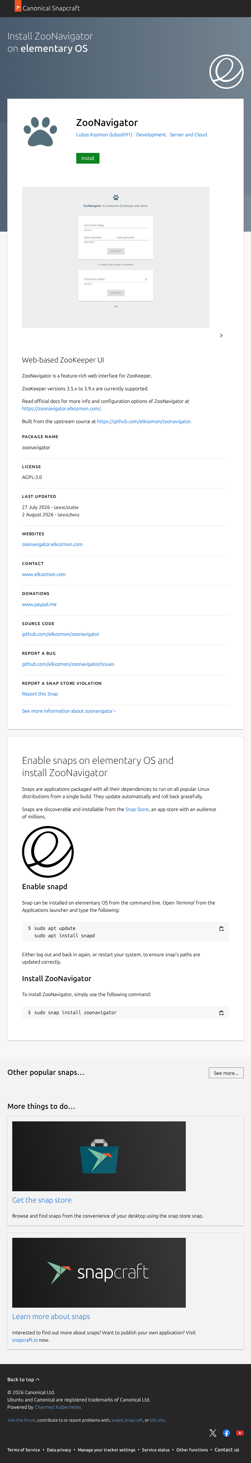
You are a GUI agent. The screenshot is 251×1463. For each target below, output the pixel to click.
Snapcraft (134, 1419)
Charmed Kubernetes (58, 1407)
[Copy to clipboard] (221, 928)
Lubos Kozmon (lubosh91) (104, 134)
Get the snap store (42, 1200)
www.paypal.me (39, 604)
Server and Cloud (188, 134)
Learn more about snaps (51, 1316)
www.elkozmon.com (44, 574)
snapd (117, 1419)
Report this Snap (40, 693)
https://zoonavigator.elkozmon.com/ (61, 408)
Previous (204, 335)
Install (87, 158)
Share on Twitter (213, 1433)
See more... (226, 1073)
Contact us (227, 1449)
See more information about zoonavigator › (69, 711)
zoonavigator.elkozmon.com (52, 544)
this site (157, 1419)
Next (221, 335)
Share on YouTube (240, 1433)
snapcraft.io (25, 1340)
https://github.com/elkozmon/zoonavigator (143, 421)
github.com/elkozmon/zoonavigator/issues (68, 664)
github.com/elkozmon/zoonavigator (60, 634)
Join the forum (21, 1419)
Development (151, 134)
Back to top (21, 1379)
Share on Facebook (226, 1433)
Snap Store (137, 809)
